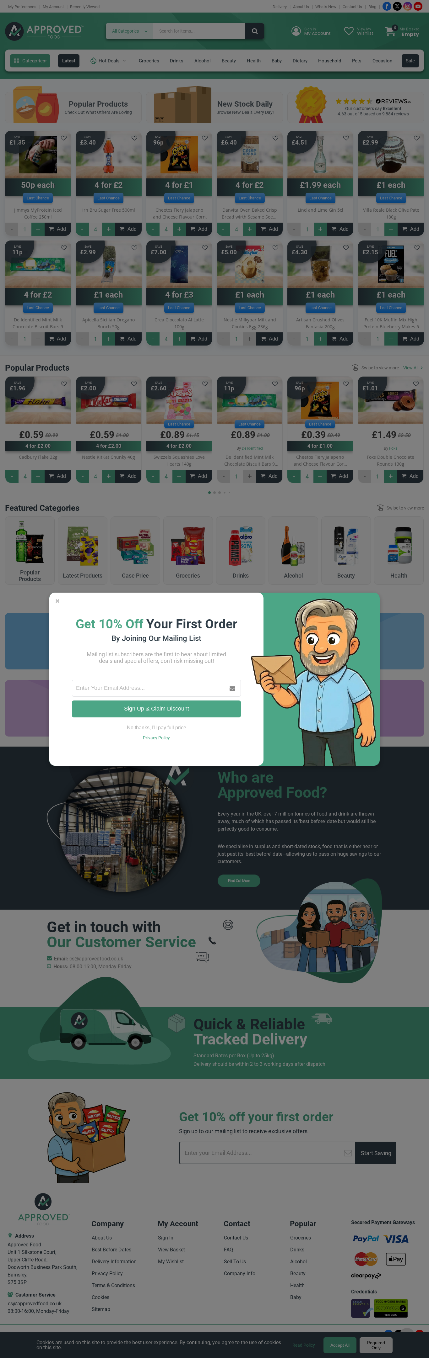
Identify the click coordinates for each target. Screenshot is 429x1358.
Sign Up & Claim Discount (156, 708)
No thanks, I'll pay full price (156, 727)
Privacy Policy (156, 738)
